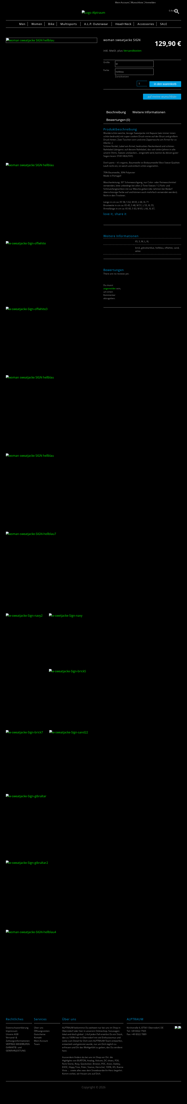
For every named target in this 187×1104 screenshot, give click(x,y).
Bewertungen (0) (118, 120)
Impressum (11, 1031)
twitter (110, 218)
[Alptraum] (93, 13)
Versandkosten (132, 50)
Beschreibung (116, 112)
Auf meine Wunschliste (162, 96)
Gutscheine (39, 1034)
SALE (163, 24)
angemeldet (109, 288)
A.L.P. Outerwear (96, 24)
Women (36, 24)
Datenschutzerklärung (17, 1027)
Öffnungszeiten (41, 1031)
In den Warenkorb (165, 84)
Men (22, 24)
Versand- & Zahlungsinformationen (18, 1039)
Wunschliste (137, 2)
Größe (106, 62)
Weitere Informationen (148, 112)
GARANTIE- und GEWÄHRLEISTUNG (16, 1049)
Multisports (68, 24)
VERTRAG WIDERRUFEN (18, 1044)
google (119, 218)
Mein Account (122, 2)
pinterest (114, 218)
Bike (51, 24)
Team (37, 1044)
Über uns (38, 1027)
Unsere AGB (12, 1034)
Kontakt (38, 1037)
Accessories (146, 24)
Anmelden (150, 2)
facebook (105, 218)
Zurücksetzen (122, 76)
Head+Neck (123, 24)
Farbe (106, 70)
